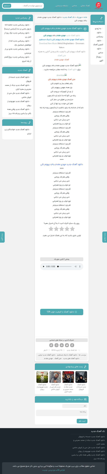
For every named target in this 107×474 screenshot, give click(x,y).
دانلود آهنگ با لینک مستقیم (67, 355)
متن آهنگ (62, 55)
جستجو (7, 6)
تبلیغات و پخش (62, 6)
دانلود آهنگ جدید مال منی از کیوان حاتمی (89, 447)
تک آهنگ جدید (69, 17)
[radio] (72, 229)
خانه (85, 17)
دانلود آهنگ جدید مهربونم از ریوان (91, 451)
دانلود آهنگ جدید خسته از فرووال (91, 436)
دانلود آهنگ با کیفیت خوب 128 (60, 312)
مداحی (74, 6)
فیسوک (72, 345)
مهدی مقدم (48, 358)
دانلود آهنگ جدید (73, 35)
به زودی (98, 28)
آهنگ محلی (85, 6)
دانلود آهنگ (72, 69)
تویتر (67, 345)
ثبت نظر (82, 421)
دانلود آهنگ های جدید (71, 358)
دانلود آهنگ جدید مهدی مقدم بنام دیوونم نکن (61, 28)
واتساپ (56, 345)
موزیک (79, 17)
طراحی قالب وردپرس (56, 470)
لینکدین (62, 345)
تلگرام (51, 345)
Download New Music (48, 43)
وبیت (44, 470)
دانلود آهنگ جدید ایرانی (46, 355)
